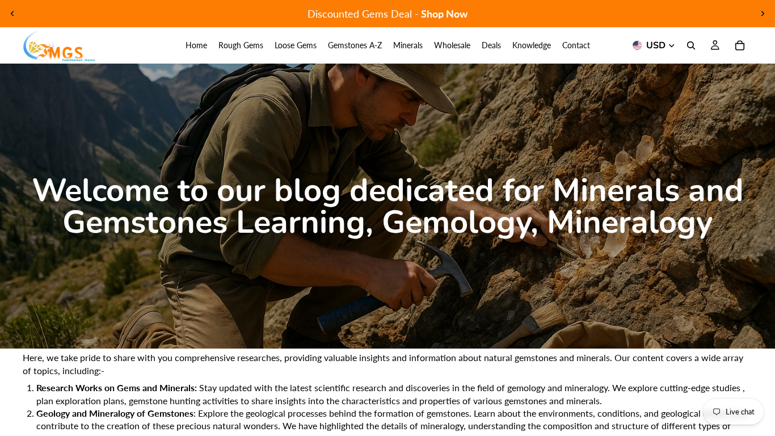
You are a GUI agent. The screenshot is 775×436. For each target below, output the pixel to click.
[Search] (691, 45)
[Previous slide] (12, 13)
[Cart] (739, 45)
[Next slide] (762, 13)
